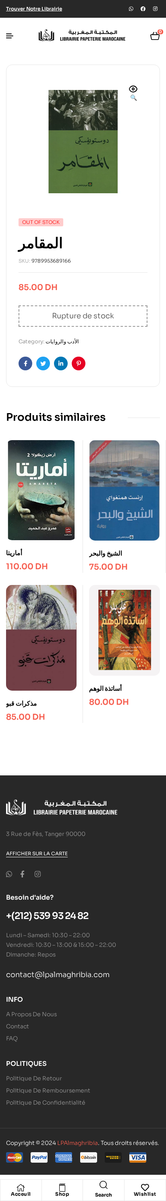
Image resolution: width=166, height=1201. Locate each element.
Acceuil (21, 1194)
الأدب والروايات (62, 341)
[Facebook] (143, 9)
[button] (133, 94)
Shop (62, 1194)
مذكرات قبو (21, 703)
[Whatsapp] (131, 9)
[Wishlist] (145, 1188)
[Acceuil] (21, 1188)
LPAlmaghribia (77, 1143)
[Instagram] (155, 9)
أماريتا (14, 553)
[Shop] (62, 1188)
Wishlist (145, 1194)
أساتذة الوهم (105, 688)
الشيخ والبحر (105, 553)
